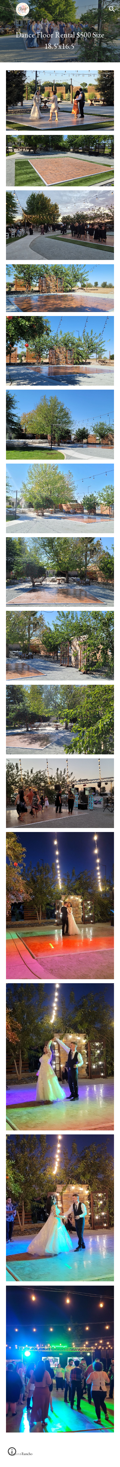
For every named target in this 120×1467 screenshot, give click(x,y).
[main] (60, 40)
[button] (8, 9)
